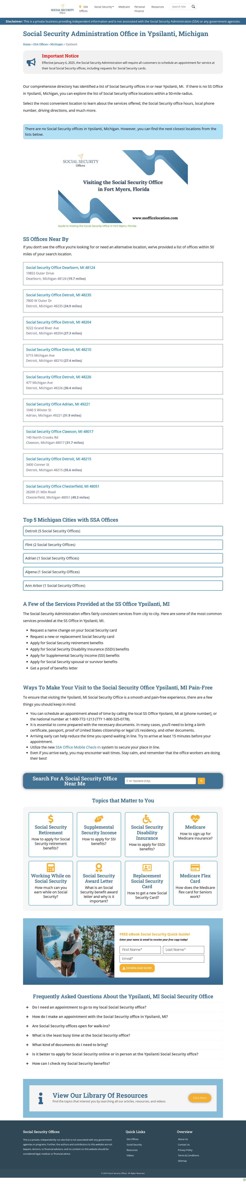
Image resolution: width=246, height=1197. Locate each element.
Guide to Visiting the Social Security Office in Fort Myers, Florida (118, 156)
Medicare (124, 6)
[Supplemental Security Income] (98, 818)
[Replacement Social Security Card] (147, 867)
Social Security (103, 6)
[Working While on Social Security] (50, 867)
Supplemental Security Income (99, 829)
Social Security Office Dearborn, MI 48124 (60, 267)
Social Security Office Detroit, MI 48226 (58, 376)
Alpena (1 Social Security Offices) (52, 571)
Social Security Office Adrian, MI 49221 (58, 404)
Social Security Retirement (51, 829)
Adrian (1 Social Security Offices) (52, 558)
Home (27, 44)
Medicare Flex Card (195, 878)
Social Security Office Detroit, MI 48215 (58, 458)
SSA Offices (83, 9)
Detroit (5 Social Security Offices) (52, 530)
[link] (64, 155)
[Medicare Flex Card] (195, 867)
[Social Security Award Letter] (98, 867)
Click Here (200, 1098)
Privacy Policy (185, 1150)
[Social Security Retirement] (50, 818)
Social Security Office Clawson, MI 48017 (59, 431)
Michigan (56, 44)
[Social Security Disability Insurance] (147, 818)
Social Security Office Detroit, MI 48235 (58, 294)
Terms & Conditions (188, 1155)
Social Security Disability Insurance (147, 832)
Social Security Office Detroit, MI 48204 (58, 322)
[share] (180, 154)
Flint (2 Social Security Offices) (50, 544)
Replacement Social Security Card (147, 881)
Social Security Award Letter (99, 878)
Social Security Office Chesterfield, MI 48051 (62, 486)
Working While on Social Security (51, 878)
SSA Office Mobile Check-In (78, 747)
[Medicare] (195, 818)
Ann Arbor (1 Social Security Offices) (55, 585)
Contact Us (184, 1144)
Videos (130, 1155)
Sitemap (182, 1160)
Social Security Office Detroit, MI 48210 (58, 349)
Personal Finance (140, 9)
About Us (183, 1139)
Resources (157, 6)
